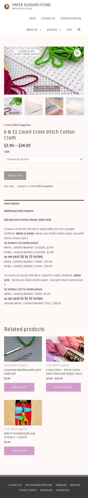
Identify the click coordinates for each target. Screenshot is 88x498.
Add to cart (15, 175)
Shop (32, 18)
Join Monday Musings (38, 485)
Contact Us (48, 18)
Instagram (62, 490)
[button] (79, 30)
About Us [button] (32, 29)
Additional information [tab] (18, 211)
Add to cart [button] (19, 387)
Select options (63, 387)
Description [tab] (11, 203)
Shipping (61, 485)
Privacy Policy (28, 490)
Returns (75, 485)
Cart (69, 29)
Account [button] (52, 29)
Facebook (46, 490)
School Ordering (71, 18)
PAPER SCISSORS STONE (31, 5)
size (6, 151)
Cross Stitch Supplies (17, 125)
